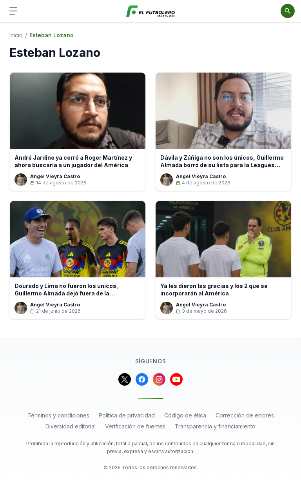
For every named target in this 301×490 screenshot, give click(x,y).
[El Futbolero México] (150, 11)
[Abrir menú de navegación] (13, 11)
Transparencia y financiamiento (215, 426)
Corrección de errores (245, 415)
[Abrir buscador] (288, 11)
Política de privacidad (127, 415)
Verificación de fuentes (135, 426)
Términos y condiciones (58, 415)
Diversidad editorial (70, 426)
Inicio (16, 35)
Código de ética (185, 415)
